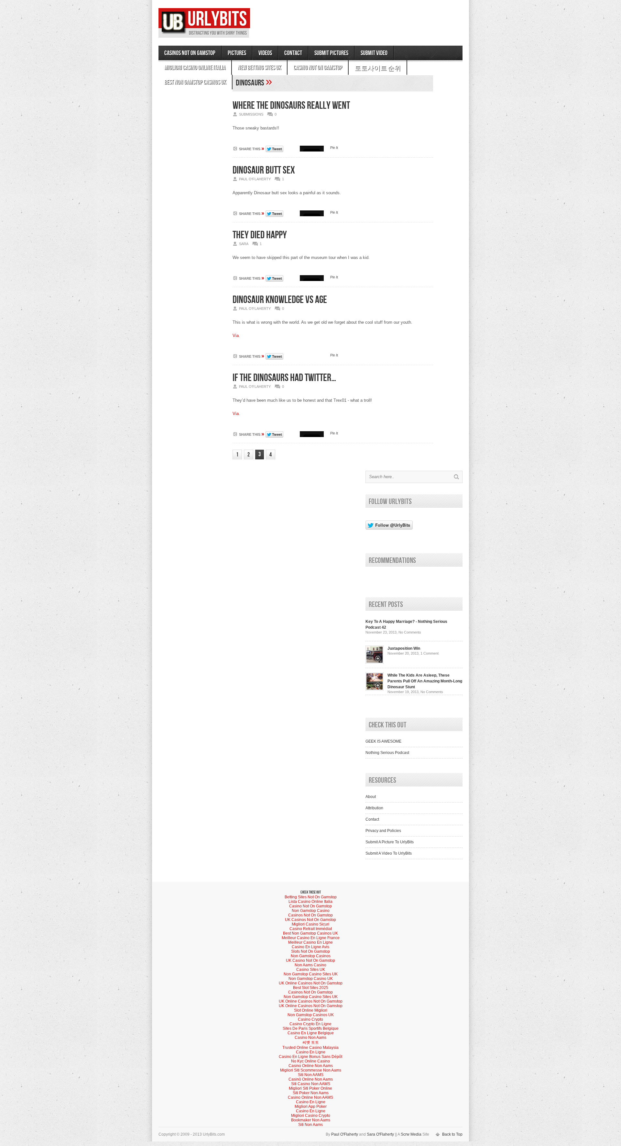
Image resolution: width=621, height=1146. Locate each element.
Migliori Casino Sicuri (310, 924)
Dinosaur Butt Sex (264, 170)
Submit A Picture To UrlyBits (389, 842)
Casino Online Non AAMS (310, 1097)
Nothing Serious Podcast (387, 752)
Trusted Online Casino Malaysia (310, 1047)
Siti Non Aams (310, 1124)
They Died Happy (260, 235)
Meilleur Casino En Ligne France (311, 938)
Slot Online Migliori (310, 1010)
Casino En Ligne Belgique (311, 1033)
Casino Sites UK (310, 969)
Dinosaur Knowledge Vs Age (280, 300)
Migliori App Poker (311, 1106)
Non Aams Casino (310, 965)
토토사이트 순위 (377, 68)
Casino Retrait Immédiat (310, 929)
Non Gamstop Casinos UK (311, 1015)
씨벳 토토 (310, 1042)
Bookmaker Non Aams (310, 1120)
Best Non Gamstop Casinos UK (195, 82)
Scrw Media (411, 1134)
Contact (293, 53)
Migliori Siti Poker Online (310, 1088)
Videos (265, 53)
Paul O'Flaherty (344, 1134)
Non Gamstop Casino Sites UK (311, 974)
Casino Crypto (310, 1019)
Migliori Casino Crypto (310, 1115)
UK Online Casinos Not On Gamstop (311, 983)
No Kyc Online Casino (310, 1061)
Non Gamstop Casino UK (311, 978)
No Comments (409, 632)
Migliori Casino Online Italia (194, 68)
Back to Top (452, 1134)
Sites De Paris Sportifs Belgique (311, 1028)
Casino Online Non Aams (311, 1065)
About (370, 796)
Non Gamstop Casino (311, 910)
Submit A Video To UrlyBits (388, 853)
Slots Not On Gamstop (310, 951)
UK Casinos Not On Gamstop (310, 919)
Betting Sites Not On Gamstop (311, 897)
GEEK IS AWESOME (383, 741)
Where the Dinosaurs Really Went (291, 105)
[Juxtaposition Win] (374, 662)
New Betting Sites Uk (259, 68)
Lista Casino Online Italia (310, 901)
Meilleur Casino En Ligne (310, 942)
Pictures (237, 53)
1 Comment (429, 653)
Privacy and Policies (383, 830)
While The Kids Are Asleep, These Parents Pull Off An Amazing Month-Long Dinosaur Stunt (424, 681)
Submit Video (374, 53)
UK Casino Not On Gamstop (310, 960)
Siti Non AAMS (310, 1075)
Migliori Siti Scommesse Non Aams (310, 1070)
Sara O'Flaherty (380, 1134)
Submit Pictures (331, 53)
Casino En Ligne (310, 1052)
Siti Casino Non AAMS (310, 1084)
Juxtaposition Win (403, 648)
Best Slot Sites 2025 (310, 987)
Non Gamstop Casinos (311, 956)
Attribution (374, 808)
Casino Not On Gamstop (317, 68)
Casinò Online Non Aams (311, 1079)
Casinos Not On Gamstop (189, 53)
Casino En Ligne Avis (310, 947)
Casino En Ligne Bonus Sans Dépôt (310, 1056)
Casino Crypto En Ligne (310, 1024)
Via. (236, 335)
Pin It (334, 148)
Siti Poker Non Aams (311, 1093)
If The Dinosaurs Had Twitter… (284, 378)
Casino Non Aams (310, 1037)
